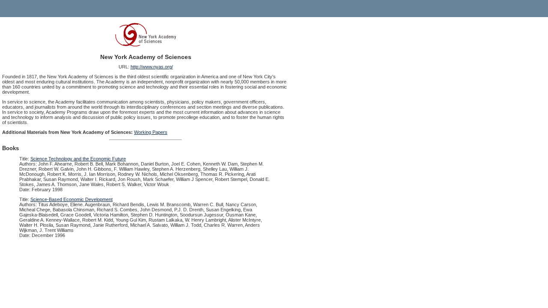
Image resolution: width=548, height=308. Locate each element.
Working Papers (150, 132)
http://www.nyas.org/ (152, 66)
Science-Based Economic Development (71, 199)
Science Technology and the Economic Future (78, 158)
